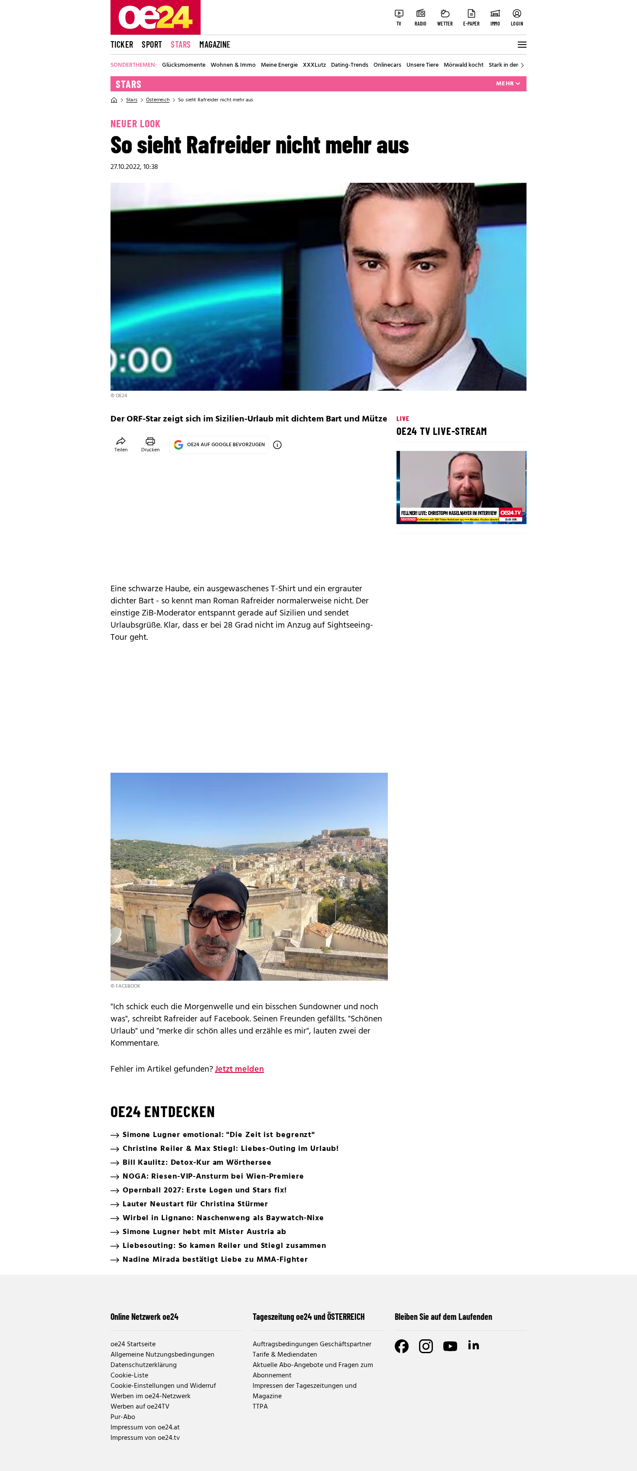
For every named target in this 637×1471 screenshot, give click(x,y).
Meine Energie (279, 65)
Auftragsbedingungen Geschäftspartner (312, 1344)
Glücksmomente (183, 65)
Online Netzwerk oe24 (144, 1316)
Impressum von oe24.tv (145, 1438)
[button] (410, 510)
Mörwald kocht (464, 65)
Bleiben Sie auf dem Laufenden (443, 1316)
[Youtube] (450, 1346)
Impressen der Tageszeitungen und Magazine (305, 1391)
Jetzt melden (239, 1069)
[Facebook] (402, 1346)
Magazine (215, 44)
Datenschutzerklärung (143, 1365)
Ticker (121, 44)
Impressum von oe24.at (145, 1427)
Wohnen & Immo (233, 65)
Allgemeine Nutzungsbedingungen (162, 1355)
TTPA (260, 1407)
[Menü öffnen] (521, 44)
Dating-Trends (349, 65)
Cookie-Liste (129, 1375)
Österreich (157, 100)
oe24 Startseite (133, 1344)
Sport (152, 44)
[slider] (439, 510)
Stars (181, 44)
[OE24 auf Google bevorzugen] (277, 445)
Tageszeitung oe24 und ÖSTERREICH (309, 1316)
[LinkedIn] (474, 1346)
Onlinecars (387, 65)
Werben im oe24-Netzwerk (150, 1396)
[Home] (113, 100)
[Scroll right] (522, 65)
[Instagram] (426, 1346)
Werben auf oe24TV (139, 1407)
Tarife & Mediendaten (285, 1355)
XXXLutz (314, 65)
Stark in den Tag (509, 65)
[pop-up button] (499, 510)
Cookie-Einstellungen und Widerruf (163, 1386)
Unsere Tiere (422, 65)
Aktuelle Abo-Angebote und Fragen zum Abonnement (313, 1370)
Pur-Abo (122, 1417)
